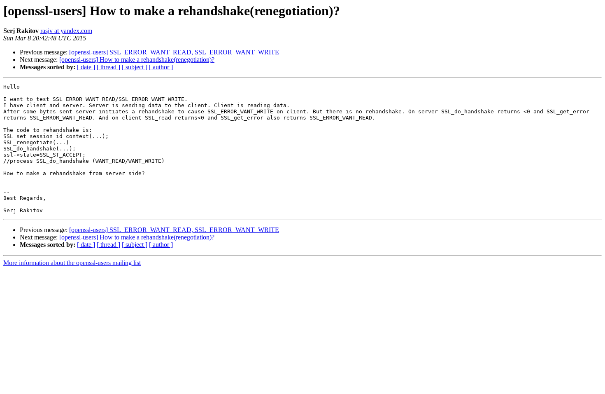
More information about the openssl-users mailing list (72, 262)
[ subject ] (134, 66)
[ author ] (161, 66)
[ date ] (86, 66)
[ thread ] (108, 66)
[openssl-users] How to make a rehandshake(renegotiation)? (136, 59)
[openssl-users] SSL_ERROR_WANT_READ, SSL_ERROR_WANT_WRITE (174, 52)
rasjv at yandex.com (66, 30)
